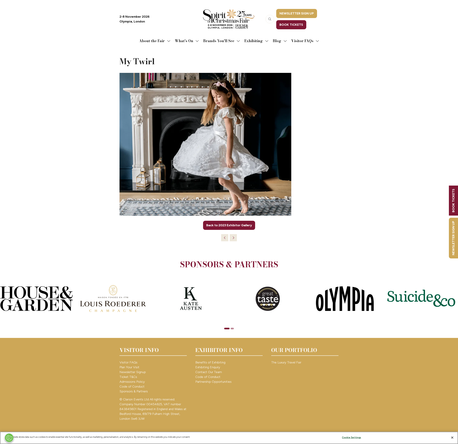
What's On (184, 41)
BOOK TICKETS (453, 200)
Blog (277, 41)
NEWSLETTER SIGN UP (453, 238)
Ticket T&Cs (128, 377)
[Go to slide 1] (227, 328)
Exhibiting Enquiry (207, 367)
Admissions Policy (132, 382)
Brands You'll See (218, 41)
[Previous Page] (224, 237)
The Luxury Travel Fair (286, 362)
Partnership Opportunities (213, 382)
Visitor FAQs (302, 41)
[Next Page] (233, 237)
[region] (229, 438)
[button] (269, 19)
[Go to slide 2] (232, 328)
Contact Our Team (208, 372)
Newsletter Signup (133, 372)
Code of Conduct (132, 386)
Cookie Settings (351, 437)
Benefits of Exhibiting (210, 362)
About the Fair (152, 41)
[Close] (452, 437)
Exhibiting (253, 41)
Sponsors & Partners (134, 391)
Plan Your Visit (129, 367)
